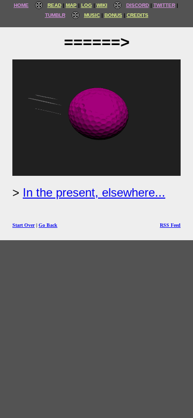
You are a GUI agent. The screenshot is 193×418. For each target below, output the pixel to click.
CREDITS (137, 15)
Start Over (23, 225)
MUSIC (92, 15)
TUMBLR (55, 15)
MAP (71, 5)
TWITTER (164, 5)
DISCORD (137, 5)
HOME (21, 5)
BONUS (113, 15)
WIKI (101, 5)
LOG (86, 5)
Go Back (48, 225)
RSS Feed (170, 225)
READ (54, 5)
